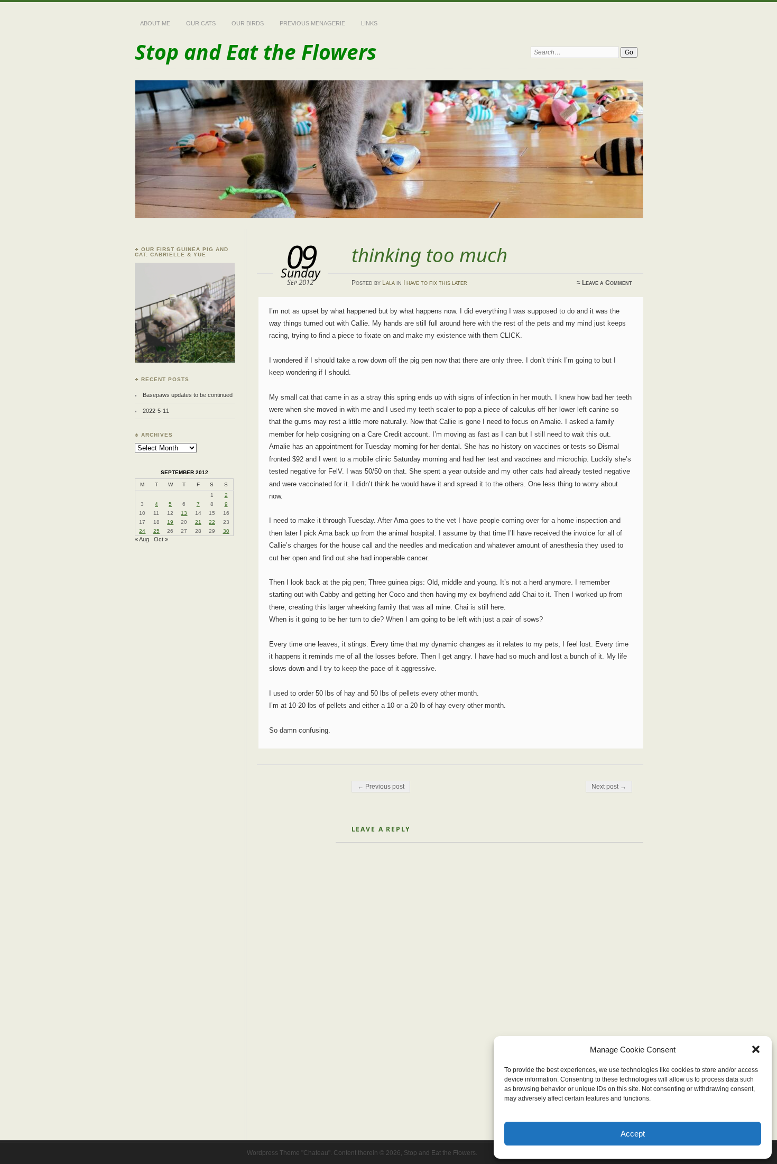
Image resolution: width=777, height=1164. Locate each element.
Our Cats (201, 23)
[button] (756, 1049)
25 (156, 531)
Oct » (161, 539)
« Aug (142, 539)
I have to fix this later (435, 283)
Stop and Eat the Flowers (255, 52)
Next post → (608, 786)
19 (170, 522)
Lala (388, 283)
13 (184, 513)
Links (369, 23)
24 (142, 531)
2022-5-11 (156, 411)
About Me (155, 23)
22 (212, 522)
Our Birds (248, 23)
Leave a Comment (607, 283)
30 (226, 531)
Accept (633, 1133)
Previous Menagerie (312, 23)
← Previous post (380, 786)
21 (198, 522)
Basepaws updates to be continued (188, 395)
